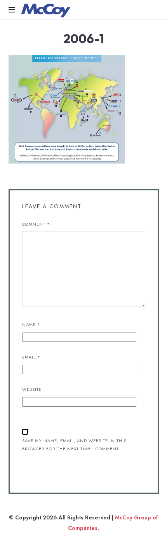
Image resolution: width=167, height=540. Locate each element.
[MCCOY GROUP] (46, 9)
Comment (36, 224)
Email (31, 357)
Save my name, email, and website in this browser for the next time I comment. (74, 444)
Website (32, 389)
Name (31, 324)
